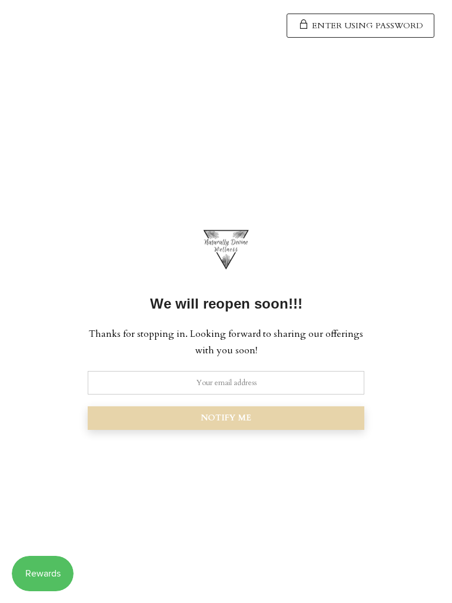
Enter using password (366, 25)
